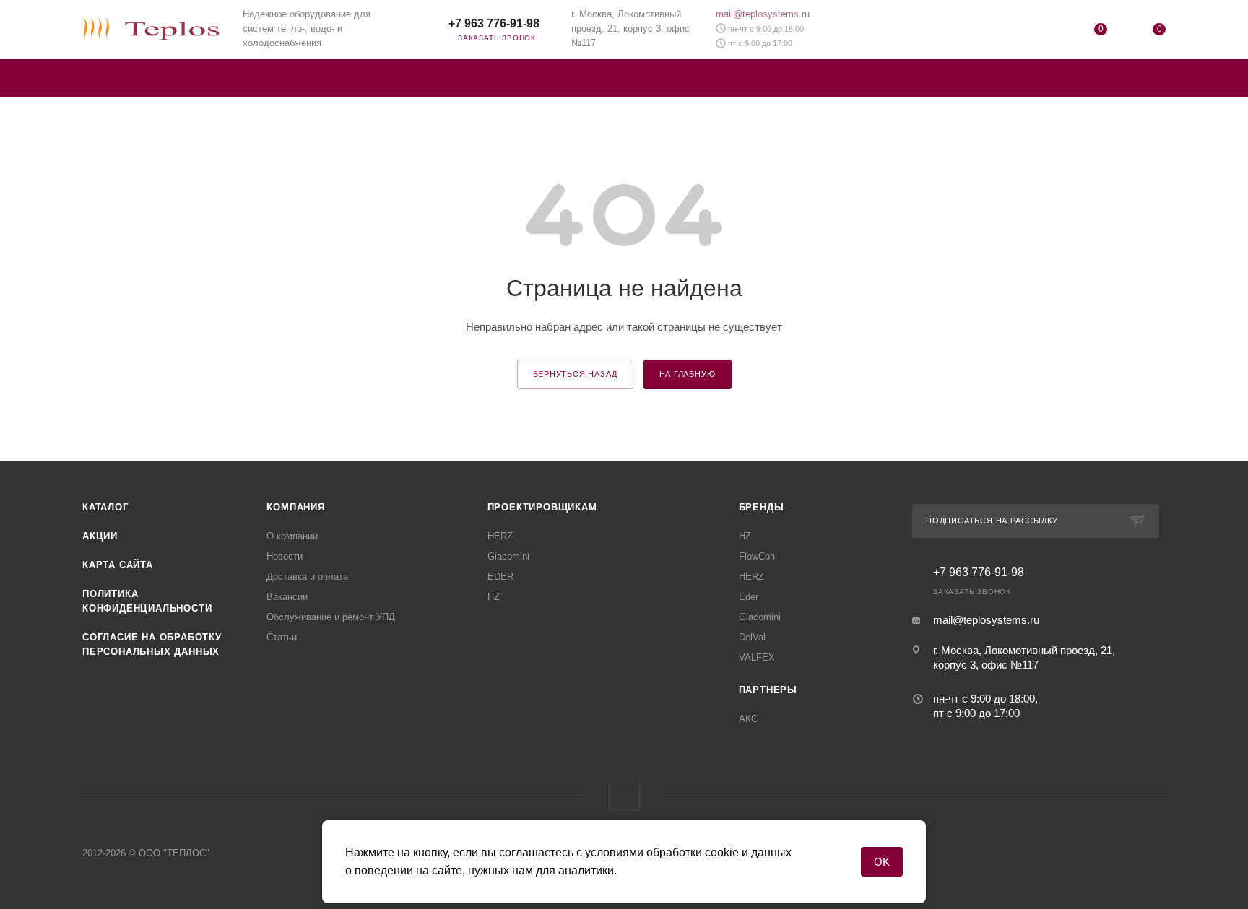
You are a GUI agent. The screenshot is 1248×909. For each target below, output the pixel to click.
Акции (100, 536)
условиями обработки (643, 852)
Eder (748, 596)
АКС (748, 718)
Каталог (105, 507)
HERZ (500, 536)
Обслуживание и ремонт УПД (330, 617)
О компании (292, 536)
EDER (501, 576)
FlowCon (757, 556)
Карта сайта (117, 565)
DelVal (752, 637)
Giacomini (508, 556)
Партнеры (768, 689)
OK (882, 862)
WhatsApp (425, 29)
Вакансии (287, 596)
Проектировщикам (542, 507)
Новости (284, 556)
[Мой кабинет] (1041, 32)
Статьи (281, 637)
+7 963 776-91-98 (494, 23)
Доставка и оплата (307, 576)
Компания (295, 507)
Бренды (761, 507)
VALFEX (757, 657)
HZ (494, 596)
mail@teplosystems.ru (763, 14)
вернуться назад (575, 374)
